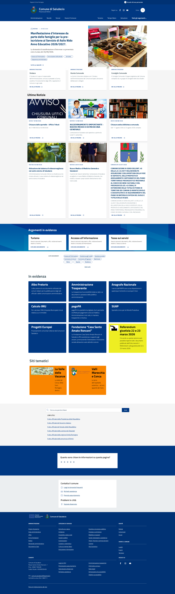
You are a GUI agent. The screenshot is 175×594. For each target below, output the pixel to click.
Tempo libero (111, 18)
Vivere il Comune (70, 18)
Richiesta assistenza (65, 572)
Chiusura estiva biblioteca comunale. (125, 124)
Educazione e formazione (66, 549)
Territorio (121, 553)
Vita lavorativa (93, 546)
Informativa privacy (94, 566)
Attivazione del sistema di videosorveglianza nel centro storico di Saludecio (46, 169)
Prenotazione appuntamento (67, 566)
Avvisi (120, 535)
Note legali (92, 569)
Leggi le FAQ (62, 563)
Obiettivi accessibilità (95, 575)
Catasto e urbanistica (65, 544)
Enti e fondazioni (33, 538)
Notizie (121, 529)
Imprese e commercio (95, 532)
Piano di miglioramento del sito (37, 587)
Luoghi (121, 547)
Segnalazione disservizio (66, 569)
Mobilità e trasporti (94, 535)
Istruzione (124, 18)
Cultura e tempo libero (65, 546)
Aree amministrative (34, 532)
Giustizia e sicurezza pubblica (97, 529)
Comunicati (122, 532)
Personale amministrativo (36, 544)
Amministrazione (36, 18)
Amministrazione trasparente (97, 563)
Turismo (100, 18)
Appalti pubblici (63, 538)
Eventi (121, 550)
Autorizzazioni (63, 541)
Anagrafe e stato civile (65, 535)
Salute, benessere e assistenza (98, 538)
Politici (30, 541)
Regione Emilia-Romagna (37, 2)
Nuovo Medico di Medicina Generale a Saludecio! (84, 169)
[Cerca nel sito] (143, 10)
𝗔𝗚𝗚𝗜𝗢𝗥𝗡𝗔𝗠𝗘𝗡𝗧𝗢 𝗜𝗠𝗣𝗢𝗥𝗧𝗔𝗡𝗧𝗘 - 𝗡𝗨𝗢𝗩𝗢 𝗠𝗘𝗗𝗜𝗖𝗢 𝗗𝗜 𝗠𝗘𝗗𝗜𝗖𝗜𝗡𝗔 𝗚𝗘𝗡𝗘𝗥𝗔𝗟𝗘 (87, 127)
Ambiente (61, 532)
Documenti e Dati (33, 546)
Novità (49, 18)
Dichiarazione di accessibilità (97, 572)
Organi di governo (33, 529)
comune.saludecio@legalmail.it (41, 576)
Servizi (58, 18)
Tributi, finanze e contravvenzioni (98, 541)
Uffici (29, 535)
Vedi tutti (87, 267)
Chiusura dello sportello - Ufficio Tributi (44, 124)
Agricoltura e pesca (64, 529)
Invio (125, 410)
